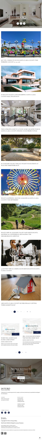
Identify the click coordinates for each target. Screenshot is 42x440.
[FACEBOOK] (18, 23)
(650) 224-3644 (20, 405)
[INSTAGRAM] (21, 23)
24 (27, 311)
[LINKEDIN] (24, 23)
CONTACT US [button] (21, 377)
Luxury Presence (19, 423)
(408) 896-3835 (20, 400)
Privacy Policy (14, 420)
